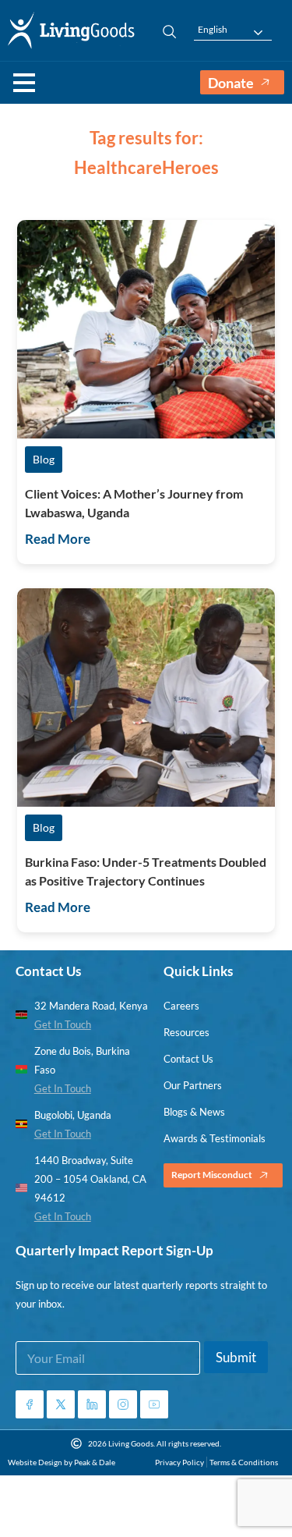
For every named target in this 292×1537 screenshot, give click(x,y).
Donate (231, 82)
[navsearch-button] (162, 30)
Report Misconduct (211, 1174)
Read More (57, 539)
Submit (236, 1357)
